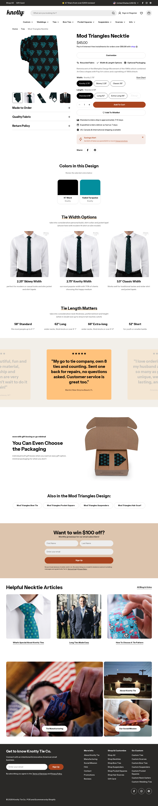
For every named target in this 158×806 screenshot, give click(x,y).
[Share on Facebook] (88, 150)
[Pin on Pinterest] (95, 150)
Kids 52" (136, 97)
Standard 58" (85, 96)
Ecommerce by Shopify (45, 799)
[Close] (142, 137)
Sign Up (79, 560)
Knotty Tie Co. (19, 799)
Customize (111, 55)
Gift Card (20, 3)
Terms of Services (39, 774)
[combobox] (73, 13)
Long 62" (101, 96)
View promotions (121, 141)
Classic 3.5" (118, 83)
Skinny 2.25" (101, 83)
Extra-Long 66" (118, 96)
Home (15, 29)
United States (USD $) (126, 3)
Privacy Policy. (56, 774)
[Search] (113, 13)
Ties (23, 29)
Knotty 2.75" (84, 83)
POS (29, 799)
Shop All (10, 3)
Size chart (141, 77)
